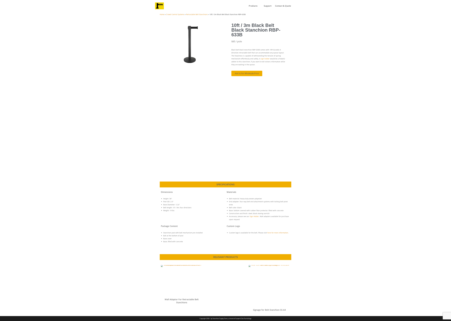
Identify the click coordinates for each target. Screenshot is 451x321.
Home (162, 14)
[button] (161, 53)
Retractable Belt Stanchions (197, 14)
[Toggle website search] (295, 6)
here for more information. (278, 233)
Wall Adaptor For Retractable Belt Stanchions (182, 301)
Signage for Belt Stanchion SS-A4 (269, 309)
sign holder (265, 59)
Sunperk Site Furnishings (243, 318)
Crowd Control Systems (175, 14)
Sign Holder (254, 216)
